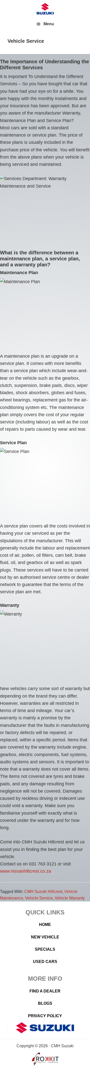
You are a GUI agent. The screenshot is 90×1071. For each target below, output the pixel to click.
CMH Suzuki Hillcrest (43, 891)
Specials (45, 949)
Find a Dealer (45, 991)
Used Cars (45, 961)
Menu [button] (49, 24)
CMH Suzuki (45, 9)
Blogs (45, 1003)
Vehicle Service (39, 898)
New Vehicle (45, 937)
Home (45, 924)
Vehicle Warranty (70, 898)
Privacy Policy (45, 1016)
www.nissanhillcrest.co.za (25, 871)
